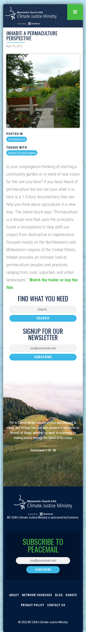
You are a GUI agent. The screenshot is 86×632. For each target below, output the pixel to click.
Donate (71, 595)
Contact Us (56, 605)
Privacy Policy (32, 605)
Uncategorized (16, 139)
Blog (59, 595)
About (14, 595)
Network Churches (37, 595)
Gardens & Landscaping (22, 153)
